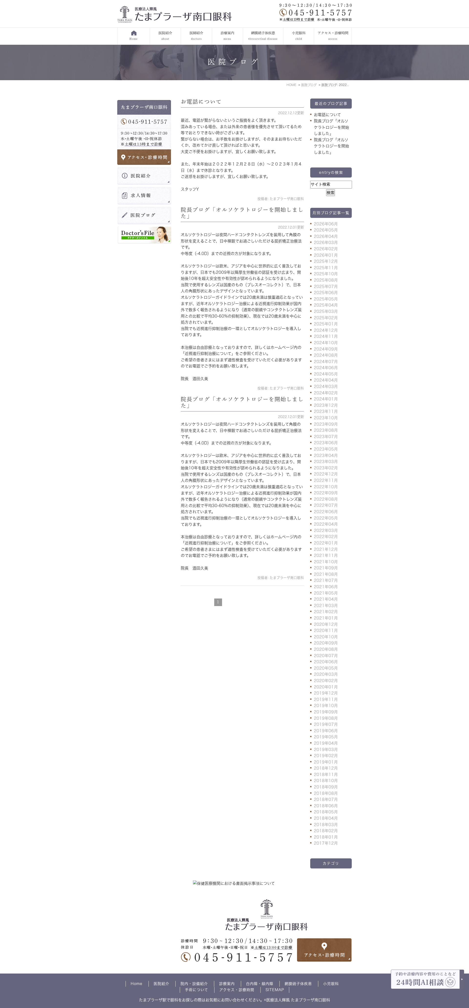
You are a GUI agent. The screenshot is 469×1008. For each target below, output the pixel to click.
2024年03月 (326, 386)
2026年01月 (326, 255)
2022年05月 (326, 518)
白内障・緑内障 (259, 984)
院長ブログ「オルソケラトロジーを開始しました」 (331, 127)
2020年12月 (326, 624)
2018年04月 (326, 818)
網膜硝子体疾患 (298, 984)
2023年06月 (326, 443)
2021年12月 (326, 549)
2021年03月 (326, 606)
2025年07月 (326, 286)
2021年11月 (326, 555)
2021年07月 (326, 580)
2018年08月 (326, 793)
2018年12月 (326, 768)
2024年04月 (326, 380)
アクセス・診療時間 (236, 990)
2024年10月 (326, 343)
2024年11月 (326, 336)
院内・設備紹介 (194, 984)
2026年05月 (326, 230)
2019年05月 (326, 737)
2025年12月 (326, 261)
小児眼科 (331, 984)
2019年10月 (326, 706)
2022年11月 (326, 480)
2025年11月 (326, 268)
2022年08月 (326, 499)
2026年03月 (326, 242)
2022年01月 (326, 543)
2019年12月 (326, 693)
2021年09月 (326, 568)
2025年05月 (326, 299)
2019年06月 (326, 731)
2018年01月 (326, 837)
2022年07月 (326, 505)
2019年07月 (326, 724)
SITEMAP (275, 990)
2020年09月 (326, 643)
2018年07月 (326, 799)
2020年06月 (326, 662)
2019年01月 (326, 762)
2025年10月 (326, 274)
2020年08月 (326, 649)
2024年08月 (326, 355)
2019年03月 (326, 750)
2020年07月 (326, 656)
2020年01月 (326, 687)
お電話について (201, 101)
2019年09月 (326, 712)
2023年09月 (326, 424)
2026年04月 (326, 236)
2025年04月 (326, 305)
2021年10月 (326, 562)
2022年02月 (326, 537)
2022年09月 (326, 493)
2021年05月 (326, 593)
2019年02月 (326, 756)
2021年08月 (326, 574)
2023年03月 (326, 462)
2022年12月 (326, 474)
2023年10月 (326, 418)
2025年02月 (326, 318)
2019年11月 (326, 699)
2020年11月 (326, 630)
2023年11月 (326, 411)
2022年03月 (326, 530)
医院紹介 (161, 984)
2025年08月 (326, 280)
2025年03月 (326, 311)
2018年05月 (326, 812)
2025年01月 (326, 324)
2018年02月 (326, 831)
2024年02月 (326, 393)
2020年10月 (326, 637)
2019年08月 (326, 718)
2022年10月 (326, 487)
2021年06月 (326, 587)
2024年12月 (326, 330)
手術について (196, 990)
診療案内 (227, 984)
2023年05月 (326, 449)
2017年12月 (326, 843)
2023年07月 (326, 437)
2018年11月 (326, 774)
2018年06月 (326, 806)
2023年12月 (326, 405)
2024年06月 (326, 368)
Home (136, 984)
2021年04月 (326, 599)
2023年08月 (326, 430)
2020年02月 (326, 681)
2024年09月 (326, 349)
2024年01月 (326, 399)
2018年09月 (326, 787)
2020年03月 (326, 674)
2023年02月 (326, 468)
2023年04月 (326, 455)
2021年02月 (326, 612)
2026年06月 (326, 224)
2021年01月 (326, 618)
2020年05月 (326, 668)
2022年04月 (326, 524)
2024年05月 (326, 374)
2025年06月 (326, 293)
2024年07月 (326, 362)
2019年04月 (326, 743)
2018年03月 (326, 825)
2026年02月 (326, 249)
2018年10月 (326, 781)
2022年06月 (326, 512)
